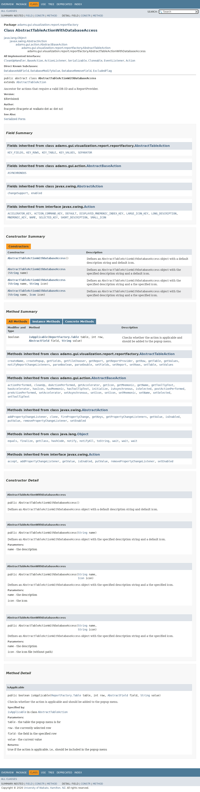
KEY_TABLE (49, 152)
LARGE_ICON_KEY (137, 213)
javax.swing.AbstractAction (28, 41)
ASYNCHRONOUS (17, 172)
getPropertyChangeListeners (126, 416)
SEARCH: (152, 11)
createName (15, 360)
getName (142, 385)
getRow (140, 360)
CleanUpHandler (15, 60)
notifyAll (86, 440)
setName (144, 392)
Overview (7, 4)
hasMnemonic (55, 388)
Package (21, 4)
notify (71, 440)
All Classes (9, 11)
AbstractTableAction (31, 82)
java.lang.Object (15, 37)
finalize (26, 440)
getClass (42, 440)
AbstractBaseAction (104, 166)
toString (103, 440)
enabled (36, 193)
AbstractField (39, 340)
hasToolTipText (78, 388)
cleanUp (39, 385)
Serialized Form (14, 119)
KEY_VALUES (67, 152)
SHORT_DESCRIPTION (74, 217)
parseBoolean (62, 364)
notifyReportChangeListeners (29, 364)
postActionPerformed (169, 388)
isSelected (143, 388)
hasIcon (38, 388)
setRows (134, 364)
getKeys (97, 416)
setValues (166, 364)
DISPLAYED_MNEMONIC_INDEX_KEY (101, 213)
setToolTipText (18, 396)
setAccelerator (50, 392)
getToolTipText (162, 385)
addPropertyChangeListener (27, 416)
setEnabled (78, 420)
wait (115, 440)
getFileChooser (75, 360)
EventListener (114, 60)
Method (52, 15)
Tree (51, 4)
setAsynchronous (75, 392)
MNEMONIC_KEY (17, 217)
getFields (54, 360)
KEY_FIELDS (15, 152)
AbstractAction (90, 186)
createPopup (35, 360)
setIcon (95, 392)
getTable (154, 360)
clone (54, 416)
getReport (96, 360)
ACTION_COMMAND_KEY (48, 213)
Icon (32, 294)
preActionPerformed (22, 392)
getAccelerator (89, 385)
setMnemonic (127, 392)
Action (130, 60)
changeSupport (18, 193)
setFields (102, 364)
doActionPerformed (61, 385)
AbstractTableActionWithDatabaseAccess (36, 258)
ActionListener (55, 60)
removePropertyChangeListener (45, 420)
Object (82, 434)
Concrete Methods (79, 321)
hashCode (57, 440)
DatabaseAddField (16, 70)
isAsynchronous (122, 388)
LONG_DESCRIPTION (163, 213)
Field (29, 15)
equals (12, 440)
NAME (32, 217)
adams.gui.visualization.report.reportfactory (47, 24)
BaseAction (35, 60)
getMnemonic (125, 385)
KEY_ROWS (32, 152)
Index (78, 4)
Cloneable (95, 60)
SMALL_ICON (98, 217)
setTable (150, 364)
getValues (171, 360)
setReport (119, 364)
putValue (14, 420)
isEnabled (172, 416)
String (14, 272)
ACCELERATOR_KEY (19, 213)
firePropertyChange (75, 416)
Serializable (77, 60)
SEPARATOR (85, 152)
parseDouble (83, 364)
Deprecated (64, 4)
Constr (40, 15)
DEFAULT (70, 213)
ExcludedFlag (102, 70)
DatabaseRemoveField (76, 70)
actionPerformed (19, 385)
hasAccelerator (18, 388)
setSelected (161, 392)
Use (43, 4)
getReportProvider (119, 360)
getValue (156, 416)
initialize (100, 388)
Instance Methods (46, 321)
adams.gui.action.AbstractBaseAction (41, 44)
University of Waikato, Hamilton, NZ (44, 788)
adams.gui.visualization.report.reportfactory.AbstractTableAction (66, 47)
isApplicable (38, 337)
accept (12, 461)
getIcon (108, 385)
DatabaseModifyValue (45, 70)
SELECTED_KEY (48, 217)
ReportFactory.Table (64, 337)
